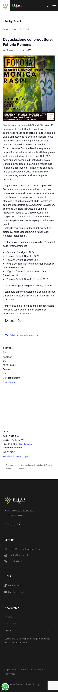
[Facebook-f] (13, 524)
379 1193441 (24, 313)
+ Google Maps (24, 443)
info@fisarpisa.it (36, 309)
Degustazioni (9, 381)
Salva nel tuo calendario (22, 334)
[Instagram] (6, 524)
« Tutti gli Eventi (12, 21)
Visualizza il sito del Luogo (15, 456)
